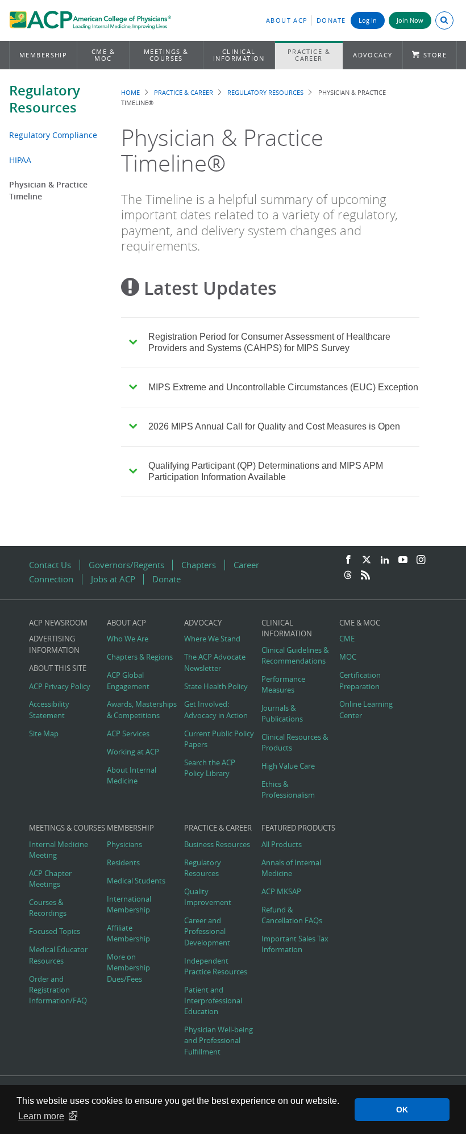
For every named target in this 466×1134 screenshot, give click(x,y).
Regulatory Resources (44, 98)
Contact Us (50, 565)
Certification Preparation (360, 680)
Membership (43, 55)
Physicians (124, 844)
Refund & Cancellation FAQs (291, 915)
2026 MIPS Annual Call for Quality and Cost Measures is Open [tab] (274, 426)
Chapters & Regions (140, 657)
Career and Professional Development (207, 931)
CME (347, 639)
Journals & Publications (282, 713)
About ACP (287, 20)
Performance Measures (283, 684)
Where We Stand (212, 639)
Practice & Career (309, 54)
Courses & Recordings (47, 908)
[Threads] (348, 575)
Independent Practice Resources (215, 966)
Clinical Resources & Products (294, 742)
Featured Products (298, 828)
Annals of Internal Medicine (291, 868)
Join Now (410, 20)
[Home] (90, 21)
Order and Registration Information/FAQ (58, 990)
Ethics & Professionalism (288, 789)
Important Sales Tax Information (294, 944)
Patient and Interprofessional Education (213, 1000)
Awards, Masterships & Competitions (142, 709)
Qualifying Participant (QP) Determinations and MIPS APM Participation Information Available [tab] (265, 471)
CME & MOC (103, 54)
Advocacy (373, 55)
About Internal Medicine (131, 775)
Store (435, 55)
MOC (347, 657)
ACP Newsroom (58, 623)
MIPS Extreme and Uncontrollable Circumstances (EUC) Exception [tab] (283, 387)
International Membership (129, 904)
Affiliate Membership (128, 933)
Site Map (44, 734)
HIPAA (20, 160)
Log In (368, 20)
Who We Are (127, 639)
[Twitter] (366, 560)
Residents (123, 863)
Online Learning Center (366, 709)
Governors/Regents (126, 565)
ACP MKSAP (281, 892)
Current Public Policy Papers (219, 739)
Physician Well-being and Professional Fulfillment (218, 1040)
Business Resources (217, 844)
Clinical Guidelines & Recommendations (294, 655)
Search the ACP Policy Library (209, 768)
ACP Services (128, 734)
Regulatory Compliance (53, 135)
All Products (281, 844)
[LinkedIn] (384, 560)
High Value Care (288, 766)
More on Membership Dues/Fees (128, 967)
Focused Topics (54, 931)
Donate (331, 20)
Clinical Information (239, 54)
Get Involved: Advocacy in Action (216, 709)
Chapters (198, 565)
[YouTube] (402, 560)
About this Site (57, 668)
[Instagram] (421, 560)
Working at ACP (133, 752)
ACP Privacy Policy (59, 686)
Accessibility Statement (49, 709)
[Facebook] (348, 560)
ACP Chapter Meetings (50, 879)
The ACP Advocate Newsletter (215, 662)
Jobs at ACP (113, 579)
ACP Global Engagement (128, 680)
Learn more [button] (41, 1116)
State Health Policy (216, 686)
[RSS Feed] (365, 575)
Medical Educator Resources (58, 955)
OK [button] (402, 1109)
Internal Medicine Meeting (58, 850)
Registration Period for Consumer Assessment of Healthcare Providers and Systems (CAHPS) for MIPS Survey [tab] (269, 342)
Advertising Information (54, 644)
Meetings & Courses (166, 54)
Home (130, 92)
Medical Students (136, 881)
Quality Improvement (207, 897)
